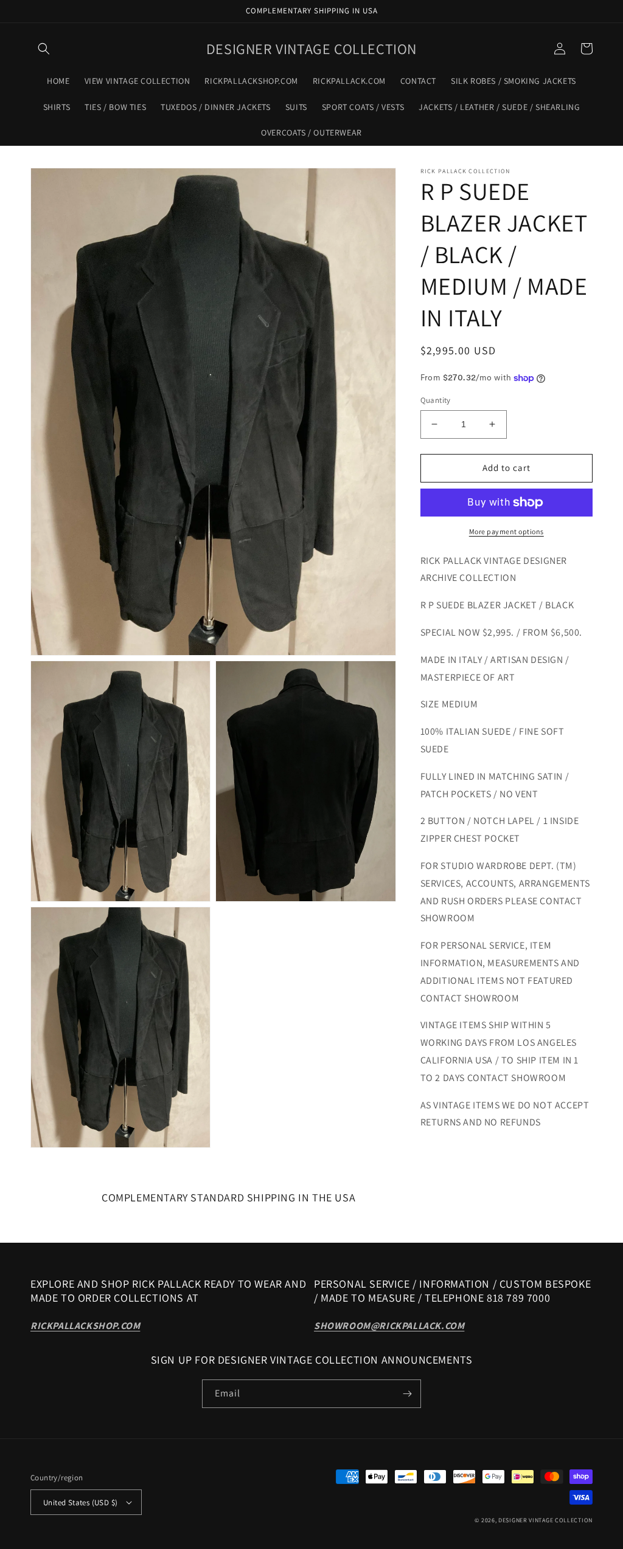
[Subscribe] (407, 1393)
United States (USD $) (80, 1502)
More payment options (506, 531)
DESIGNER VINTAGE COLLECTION (545, 1520)
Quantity (435, 400)
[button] (43, 48)
